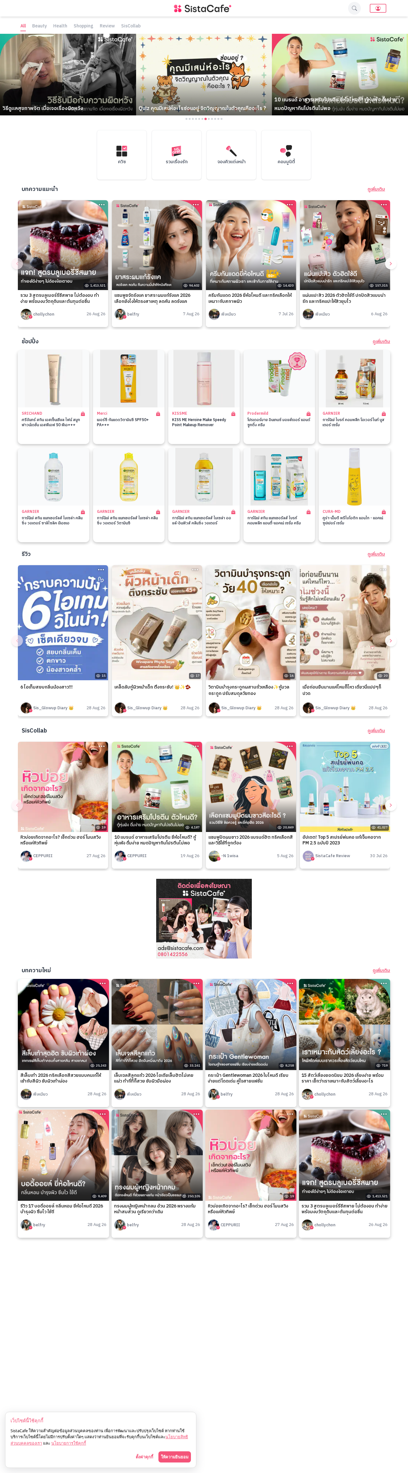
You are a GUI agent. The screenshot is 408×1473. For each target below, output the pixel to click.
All (23, 26)
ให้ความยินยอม (174, 1457)
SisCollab (131, 26)
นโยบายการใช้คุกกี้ (68, 1443)
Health (60, 26)
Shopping (83, 26)
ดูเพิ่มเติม (376, 189)
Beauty (39, 26)
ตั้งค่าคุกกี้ (144, 1457)
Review (107, 26)
